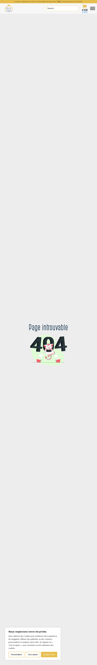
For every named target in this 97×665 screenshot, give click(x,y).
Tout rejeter (33, 654)
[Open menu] (92, 8)
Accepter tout (49, 654)
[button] (84, 8)
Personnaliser (16, 654)
